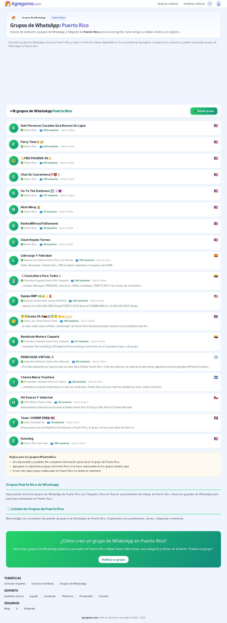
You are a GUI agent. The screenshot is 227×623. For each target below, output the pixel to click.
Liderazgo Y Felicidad (36, 255)
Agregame (26, 3)
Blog (7, 608)
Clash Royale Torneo (35, 240)
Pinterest (29, 608)
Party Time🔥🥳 (32, 142)
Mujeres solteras (168, 3)
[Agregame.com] (13, 17)
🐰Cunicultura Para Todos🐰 (41, 276)
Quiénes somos (14, 596)
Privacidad (86, 596)
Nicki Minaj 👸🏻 (30, 207)
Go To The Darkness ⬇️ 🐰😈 (41, 191)
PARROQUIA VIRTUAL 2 (37, 357)
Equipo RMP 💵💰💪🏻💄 (36, 296)
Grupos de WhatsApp (73, 583)
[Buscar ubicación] (209, 3)
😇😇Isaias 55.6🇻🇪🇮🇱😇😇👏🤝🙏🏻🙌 (46, 316)
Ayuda (34, 596)
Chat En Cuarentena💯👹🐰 (41, 174)
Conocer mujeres (14, 583)
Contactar (50, 596)
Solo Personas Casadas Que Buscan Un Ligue (53, 125)
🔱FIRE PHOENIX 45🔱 (36, 158)
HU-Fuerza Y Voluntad (36, 397)
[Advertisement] (112, 74)
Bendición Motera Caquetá (40, 336)
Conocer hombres (43, 583)
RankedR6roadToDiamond (39, 223)
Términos (67, 596)
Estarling (27, 438)
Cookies (103, 596)
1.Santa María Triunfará (37, 377)
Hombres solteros (194, 3)
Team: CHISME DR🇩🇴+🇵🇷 (38, 418)
